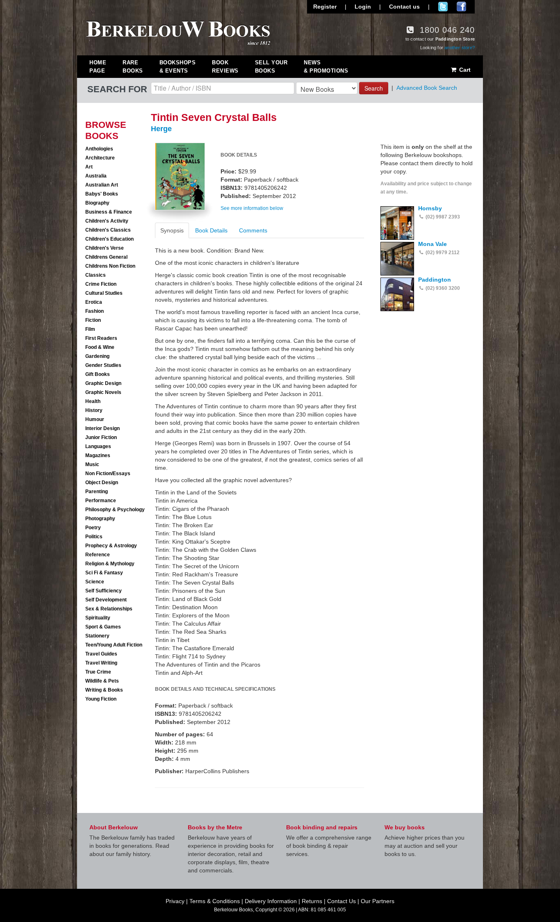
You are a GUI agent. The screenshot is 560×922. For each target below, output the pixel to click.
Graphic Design (103, 383)
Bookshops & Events (177, 66)
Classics (95, 275)
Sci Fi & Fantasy (104, 573)
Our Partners (377, 901)
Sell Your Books (271, 66)
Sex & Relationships (108, 609)
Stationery (97, 636)
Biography (97, 203)
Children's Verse (104, 248)
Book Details (211, 230)
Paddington (434, 279)
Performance (100, 500)
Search (373, 88)
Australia (96, 176)
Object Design (101, 482)
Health (92, 401)
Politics (93, 537)
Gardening (97, 356)
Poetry (93, 527)
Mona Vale (432, 244)
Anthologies (99, 149)
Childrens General (106, 257)
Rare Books (133, 66)
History (93, 410)
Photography (100, 518)
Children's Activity (106, 221)
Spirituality (97, 618)
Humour (94, 419)
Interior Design (102, 428)
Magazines (97, 455)
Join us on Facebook (461, 6)
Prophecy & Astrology (111, 546)
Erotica (93, 302)
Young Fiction (100, 699)
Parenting (96, 491)
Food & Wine (99, 347)
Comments (253, 230)
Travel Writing (101, 663)
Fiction (93, 320)
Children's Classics (108, 230)
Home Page (97, 66)
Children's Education (109, 239)
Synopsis (172, 230)
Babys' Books (101, 194)
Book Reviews (225, 66)
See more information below (252, 208)
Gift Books (97, 374)
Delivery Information (271, 901)
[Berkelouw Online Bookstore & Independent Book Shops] (178, 32)
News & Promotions (326, 66)
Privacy (175, 901)
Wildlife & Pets (102, 681)
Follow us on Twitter (443, 6)
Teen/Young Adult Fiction (113, 645)
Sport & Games (103, 627)
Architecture (100, 158)
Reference (97, 555)
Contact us (404, 6)
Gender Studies (103, 365)
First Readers (101, 338)
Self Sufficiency (103, 591)
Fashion (94, 311)
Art (89, 167)
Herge (161, 129)
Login (363, 6)
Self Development (106, 600)
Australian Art (101, 185)
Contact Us (341, 901)
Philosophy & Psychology (115, 509)
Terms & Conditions (214, 901)
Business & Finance (108, 212)
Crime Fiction (100, 284)
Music (92, 464)
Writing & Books (104, 690)
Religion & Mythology (109, 564)
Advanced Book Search (426, 87)
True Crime (98, 672)
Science (94, 582)
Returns (312, 901)
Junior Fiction (101, 437)
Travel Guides (101, 654)
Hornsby (430, 208)
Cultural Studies (104, 293)
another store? (459, 47)
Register (325, 6)
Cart (464, 69)
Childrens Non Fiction (110, 266)
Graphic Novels (103, 392)
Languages (98, 446)
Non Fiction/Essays (107, 473)
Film (90, 329)
